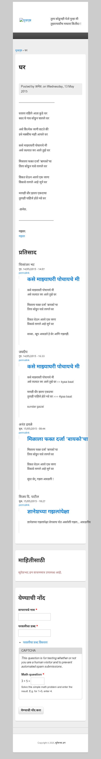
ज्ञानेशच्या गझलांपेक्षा (48, 512)
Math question (32, 675)
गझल (22, 236)
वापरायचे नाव (27, 610)
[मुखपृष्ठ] (25, 20)
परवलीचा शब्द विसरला (35, 643)
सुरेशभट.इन (60, 743)
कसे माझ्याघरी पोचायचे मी (53, 279)
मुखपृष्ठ (18, 50)
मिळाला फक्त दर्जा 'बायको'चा (57, 439)
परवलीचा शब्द (28, 626)
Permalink (24, 273)
